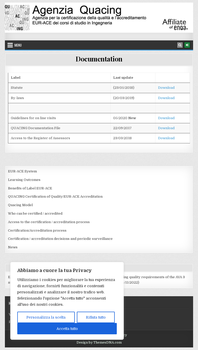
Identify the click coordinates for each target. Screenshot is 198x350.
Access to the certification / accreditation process (49, 222)
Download (166, 88)
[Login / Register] (187, 45)
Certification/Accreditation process (37, 230)
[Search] (180, 45)
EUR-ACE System (22, 171)
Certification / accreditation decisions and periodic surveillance (60, 239)
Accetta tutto (67, 329)
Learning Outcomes (24, 180)
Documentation (99, 58)
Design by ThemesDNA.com (99, 342)
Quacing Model (20, 205)
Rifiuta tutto (96, 317)
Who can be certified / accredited (35, 213)
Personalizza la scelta (45, 317)
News (13, 247)
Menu (18, 45)
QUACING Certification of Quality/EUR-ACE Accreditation (55, 196)
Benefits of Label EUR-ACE (30, 188)
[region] (67, 301)
